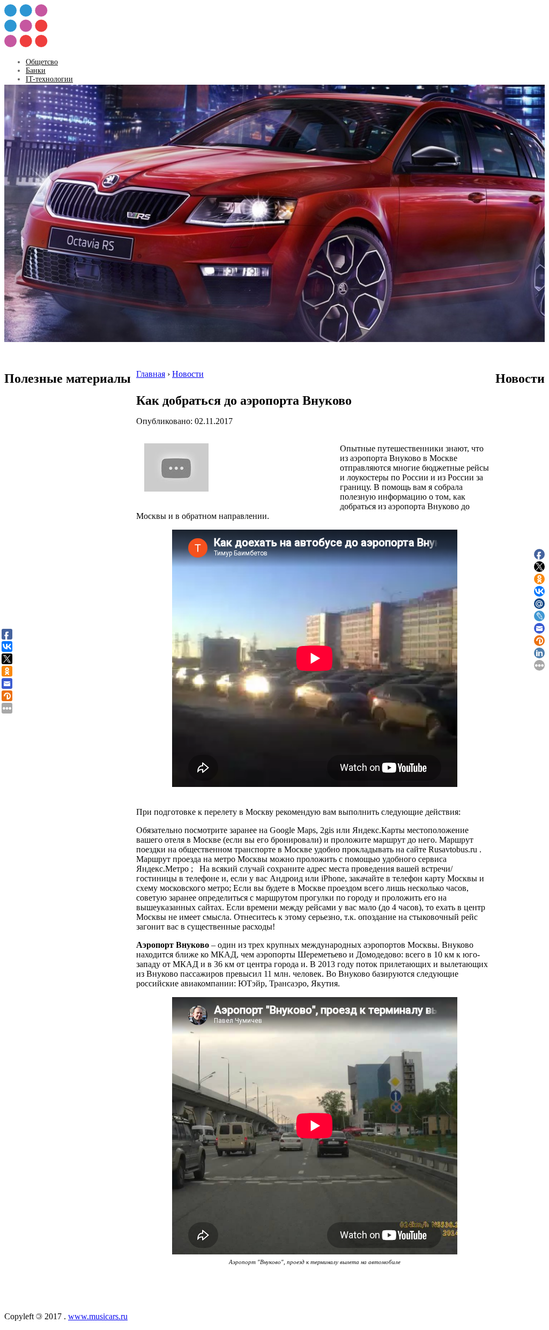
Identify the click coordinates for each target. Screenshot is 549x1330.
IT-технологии (49, 79)
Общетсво (42, 62)
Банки (36, 70)
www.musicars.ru (98, 1316)
